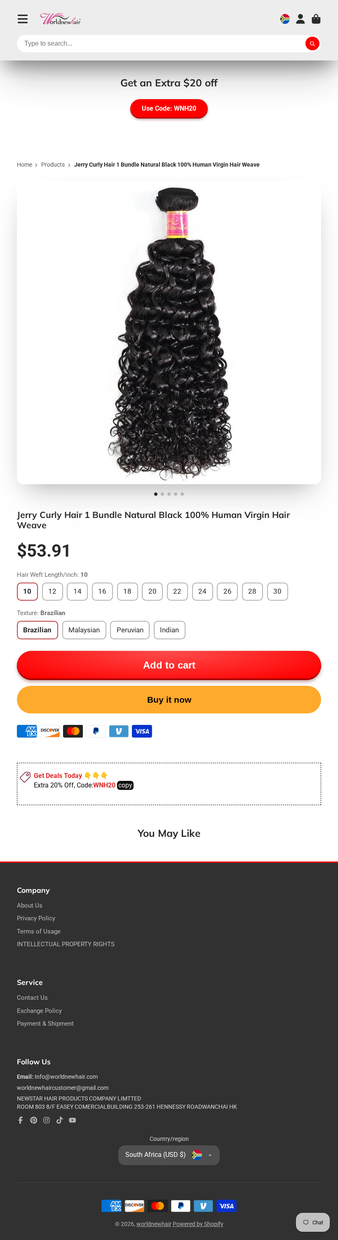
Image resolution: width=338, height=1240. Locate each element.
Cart (316, 19)
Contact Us (32, 997)
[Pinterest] (34, 1120)
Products (53, 164)
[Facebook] (20, 1120)
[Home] (60, 19)
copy (125, 785)
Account (300, 19)
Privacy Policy (36, 918)
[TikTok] (59, 1120)
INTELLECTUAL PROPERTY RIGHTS (66, 944)
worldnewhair (153, 1224)
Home (24, 164)
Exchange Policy (39, 1011)
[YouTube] (72, 1120)
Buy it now (169, 699)
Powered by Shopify (198, 1224)
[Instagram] (46, 1120)
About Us (29, 905)
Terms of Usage (39, 931)
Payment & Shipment (45, 1023)
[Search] (312, 44)
